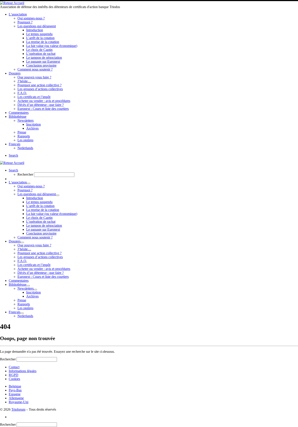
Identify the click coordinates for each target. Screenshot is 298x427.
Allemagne (16, 398)
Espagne (15, 394)
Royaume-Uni (18, 402)
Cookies (14, 379)
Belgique (15, 386)
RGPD (13, 375)
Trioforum (18, 409)
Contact (14, 367)
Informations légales (22, 371)
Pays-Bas (15, 390)
